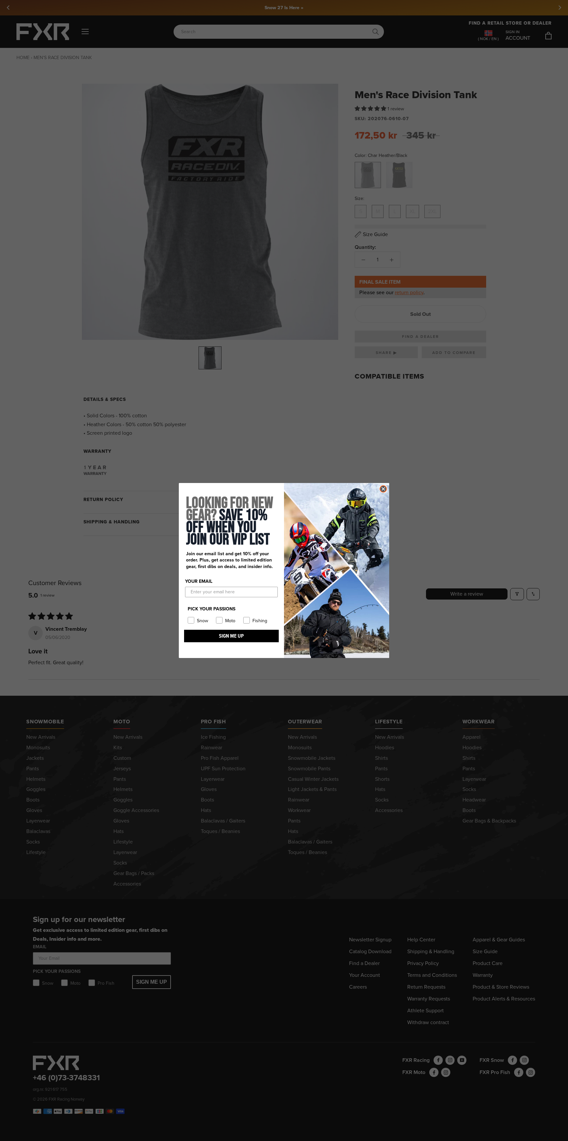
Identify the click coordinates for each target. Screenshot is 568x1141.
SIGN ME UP (231, 636)
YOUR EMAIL (198, 581)
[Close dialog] (383, 489)
